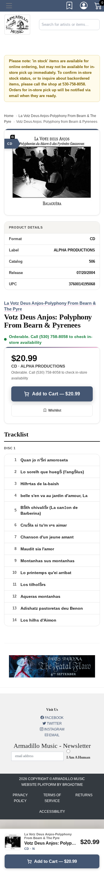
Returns (83, 795)
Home (9, 116)
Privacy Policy (20, 798)
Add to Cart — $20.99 (56, 393)
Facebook (54, 718)
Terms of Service (52, 798)
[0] (98, 7)
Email (54, 735)
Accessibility (52, 812)
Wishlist (54, 410)
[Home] (17, 24)
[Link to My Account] (84, 6)
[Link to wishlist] (70, 6)
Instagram (53, 729)
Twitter (54, 724)
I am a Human (78, 757)
